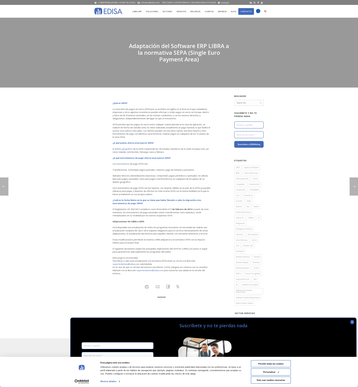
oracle (256, 268)
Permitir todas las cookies (271, 364)
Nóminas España (242, 268)
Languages (225, 2)
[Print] (146, 286)
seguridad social (242, 279)
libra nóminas (242, 240)
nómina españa (242, 262)
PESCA (238, 273)
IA (259, 218)
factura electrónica (243, 212)
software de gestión (250, 285)
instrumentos (123, 163)
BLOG (233, 11)
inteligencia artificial (244, 229)
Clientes (209, 11)
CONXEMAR (254, 190)
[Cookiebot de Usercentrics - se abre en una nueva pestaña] (82, 381)
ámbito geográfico (124, 148)
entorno (239, 206)
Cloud (255, 178)
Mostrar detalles (108, 381)
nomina (257, 257)
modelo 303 (248, 245)
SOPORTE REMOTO (182, 2)
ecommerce (248, 195)
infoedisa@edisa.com (150, 2)
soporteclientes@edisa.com (126, 264)
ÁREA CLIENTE (167, 2)
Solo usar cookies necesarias (271, 380)
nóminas (256, 262)
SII (237, 285)
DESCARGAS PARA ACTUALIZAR (203, 2)
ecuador (239, 201)
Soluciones (152, 11)
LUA (237, 245)
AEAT (238, 167)
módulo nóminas (243, 257)
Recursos (195, 11)
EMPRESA (222, 11)
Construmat (240, 190)
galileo (251, 218)
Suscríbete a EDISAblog (249, 144)
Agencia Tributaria (251, 167)
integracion (240, 223)
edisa (249, 201)
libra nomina (252, 234)
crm (237, 195)
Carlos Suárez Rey (251, 173)
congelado (240, 184)
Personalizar (269, 372)
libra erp (239, 234)
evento (256, 206)
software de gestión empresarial (244, 291)
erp (248, 206)
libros (254, 240)
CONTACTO (246, 11)
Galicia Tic (240, 218)
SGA (255, 279)
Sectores (167, 11)
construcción (254, 184)
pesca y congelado (252, 273)
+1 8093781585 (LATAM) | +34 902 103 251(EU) (116, 2)
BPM (237, 173)
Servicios (181, 11)
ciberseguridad (242, 178)
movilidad (240, 251)
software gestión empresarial (247, 297)
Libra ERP (137, 11)
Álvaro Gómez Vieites (244, 303)
